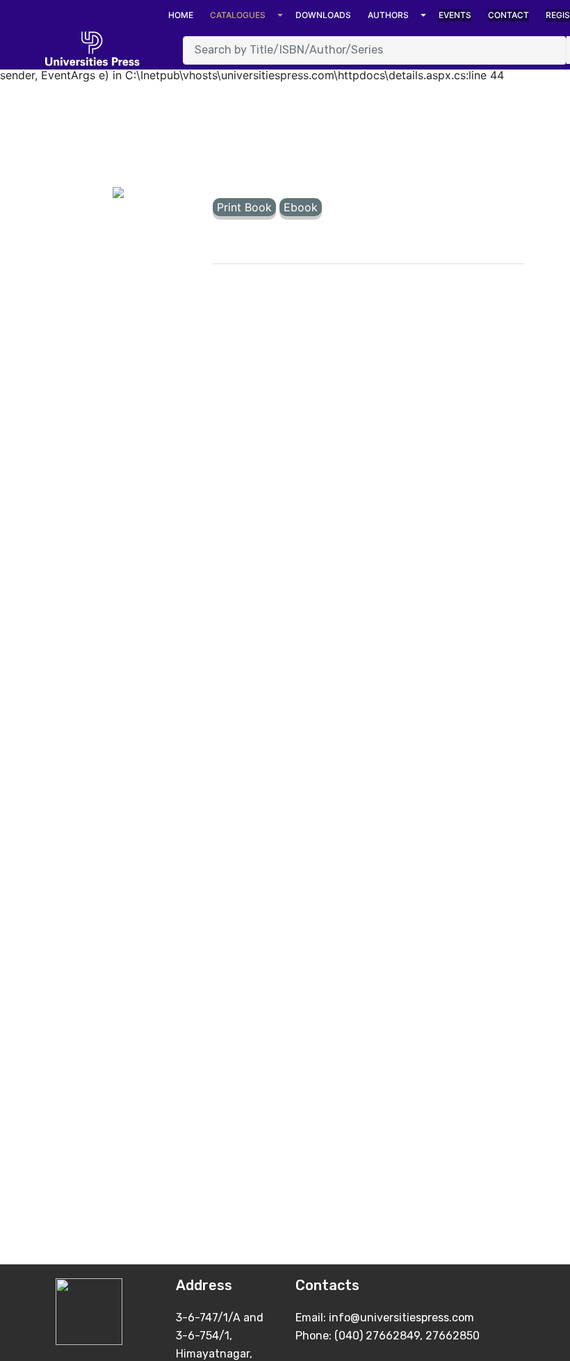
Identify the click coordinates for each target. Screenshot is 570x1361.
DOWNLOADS (323, 15)
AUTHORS (388, 15)
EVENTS (455, 15)
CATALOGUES (238, 15)
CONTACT (508, 15)
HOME (180, 15)
